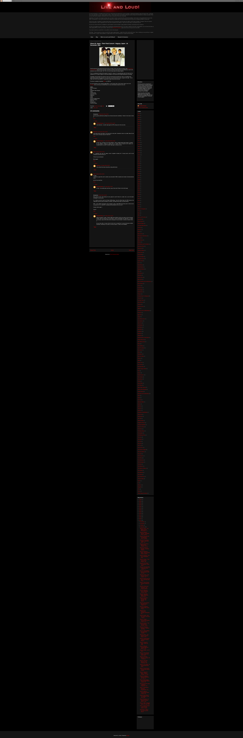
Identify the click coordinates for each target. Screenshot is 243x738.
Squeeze (139, 408)
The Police (140, 457)
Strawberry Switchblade (142, 412)
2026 (140, 499)
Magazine (140, 335)
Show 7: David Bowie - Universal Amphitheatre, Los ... (144, 688)
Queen (139, 372)
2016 (140, 516)
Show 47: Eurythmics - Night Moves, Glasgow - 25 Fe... (144, 545)
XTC (139, 489)
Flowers (139, 293)
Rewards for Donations (117, 27)
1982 (94, 107)
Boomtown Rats (141, 246)
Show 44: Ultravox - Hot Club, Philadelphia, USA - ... (144, 556)
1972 (139, 129)
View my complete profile (143, 107)
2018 (139, 200)
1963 (139, 117)
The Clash (140, 439)
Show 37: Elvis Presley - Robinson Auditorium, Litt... (145, 583)
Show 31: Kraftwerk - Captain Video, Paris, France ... (144, 607)
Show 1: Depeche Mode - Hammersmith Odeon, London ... (145, 706)
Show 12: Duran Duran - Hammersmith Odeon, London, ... (145, 669)
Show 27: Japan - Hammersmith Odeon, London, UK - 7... (145, 620)
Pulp (139, 370)
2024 (140, 503)
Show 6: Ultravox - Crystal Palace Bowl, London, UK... (144, 692)
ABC (139, 215)
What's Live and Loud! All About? (108, 37)
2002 (139, 188)
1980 (139, 146)
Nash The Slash (141, 347)
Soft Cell (139, 399)
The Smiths (140, 470)
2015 (140, 518)
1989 (139, 165)
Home (92, 37)
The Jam (139, 453)
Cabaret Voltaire (141, 250)
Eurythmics (140, 287)
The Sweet (140, 474)
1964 (139, 119)
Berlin (139, 231)
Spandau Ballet (141, 401)
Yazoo (139, 491)
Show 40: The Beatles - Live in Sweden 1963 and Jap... (144, 572)
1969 (139, 127)
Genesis (139, 304)
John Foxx (140, 322)
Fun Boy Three (141, 300)
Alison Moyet (140, 221)
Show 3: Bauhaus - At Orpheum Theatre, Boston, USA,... (144, 700)
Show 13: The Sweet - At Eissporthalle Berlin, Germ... (145, 665)
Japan (96, 107)
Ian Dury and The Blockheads (144, 310)
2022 (139, 206)
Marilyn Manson (141, 339)
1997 (139, 177)
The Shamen (140, 466)
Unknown (95, 131)
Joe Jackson (140, 320)
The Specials (140, 472)
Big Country (140, 233)
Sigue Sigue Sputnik (142, 387)
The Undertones (141, 476)
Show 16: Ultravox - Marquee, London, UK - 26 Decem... (145, 657)
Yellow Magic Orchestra (142, 493)
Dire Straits (140, 273)
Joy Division (140, 325)
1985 (139, 156)
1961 (139, 115)
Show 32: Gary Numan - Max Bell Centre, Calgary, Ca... (145, 603)
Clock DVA (140, 254)
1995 (139, 173)
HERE (104, 81)
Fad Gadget (140, 289)
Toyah (139, 480)
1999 (139, 181)
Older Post (131, 250)
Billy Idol (139, 237)
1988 (139, 163)
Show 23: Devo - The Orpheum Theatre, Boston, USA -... (144, 635)
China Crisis (140, 252)
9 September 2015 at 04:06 (103, 114)
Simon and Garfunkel (142, 389)
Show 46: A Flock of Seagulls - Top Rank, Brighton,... (144, 548)
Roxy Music (140, 379)
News (139, 352)
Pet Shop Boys (141, 366)
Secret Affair (140, 383)
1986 (139, 158)
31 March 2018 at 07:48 (100, 151)
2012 (139, 198)
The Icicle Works (141, 451)
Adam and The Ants (142, 217)
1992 (139, 171)
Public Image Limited (142, 368)
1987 (139, 161)
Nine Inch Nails (141, 356)
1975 (139, 136)
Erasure (139, 285)
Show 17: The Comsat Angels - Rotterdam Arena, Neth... (144, 653)
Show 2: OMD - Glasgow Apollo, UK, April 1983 (145, 703)
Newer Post (93, 250)
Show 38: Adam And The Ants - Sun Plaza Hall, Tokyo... (145, 579)
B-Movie (139, 227)
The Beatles (140, 433)
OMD (139, 360)
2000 (139, 183)
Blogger (127, 735)
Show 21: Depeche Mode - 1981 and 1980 (144, 643)
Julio (94, 151)
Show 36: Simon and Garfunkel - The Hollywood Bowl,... (144, 587)
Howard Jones (141, 306)
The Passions (140, 455)
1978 (139, 142)
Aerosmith (140, 219)
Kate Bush (140, 329)
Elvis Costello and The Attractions (144, 281)
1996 (139, 175)
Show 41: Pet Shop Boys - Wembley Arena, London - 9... (145, 568)
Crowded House (141, 258)
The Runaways (141, 462)
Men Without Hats (141, 341)
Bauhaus (139, 229)
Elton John (140, 279)
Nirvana (139, 358)
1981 (139, 148)
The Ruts (139, 464)
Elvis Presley (140, 283)
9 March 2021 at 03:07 (109, 215)
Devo (139, 271)
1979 (139, 144)
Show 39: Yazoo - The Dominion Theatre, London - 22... (144, 575)
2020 (139, 204)
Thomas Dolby (141, 478)
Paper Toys (140, 362)
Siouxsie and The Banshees (143, 393)
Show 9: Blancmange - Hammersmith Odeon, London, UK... (145, 680)
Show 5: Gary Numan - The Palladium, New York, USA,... (144, 696)
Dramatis (139, 275)
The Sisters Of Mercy (142, 468)
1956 (139, 113)
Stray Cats (140, 414)
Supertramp (140, 416)
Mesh (139, 343)
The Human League (142, 449)
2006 (139, 192)
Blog (97, 37)
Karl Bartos (140, 327)
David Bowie (140, 264)
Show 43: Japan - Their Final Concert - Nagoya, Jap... (144, 560)
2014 (140, 520)
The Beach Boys (141, 430)
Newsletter (140, 354)
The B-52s (140, 428)
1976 (139, 138)
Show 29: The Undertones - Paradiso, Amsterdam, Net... (145, 612)
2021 (140, 508)
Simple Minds (140, 391)
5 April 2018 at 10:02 (109, 186)
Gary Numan (140, 302)
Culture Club (140, 260)
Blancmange (140, 239)
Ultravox (139, 484)
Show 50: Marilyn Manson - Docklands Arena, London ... (144, 533)
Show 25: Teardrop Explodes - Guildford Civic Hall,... (144, 628)
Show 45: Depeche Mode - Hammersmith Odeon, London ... (145, 552)
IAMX (139, 308)
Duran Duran (140, 277)
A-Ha (139, 210)
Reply (94, 118)
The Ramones (140, 459)
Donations (92, 84)
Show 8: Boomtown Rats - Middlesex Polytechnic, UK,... (145, 684)
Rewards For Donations (123, 37)
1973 (139, 132)
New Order (140, 349)
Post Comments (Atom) (114, 254)
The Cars (139, 437)
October (142, 525)
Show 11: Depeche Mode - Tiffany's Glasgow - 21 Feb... (144, 673)
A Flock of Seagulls (141, 208)
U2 (138, 482)
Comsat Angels (141, 256)
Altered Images (141, 223)
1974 (139, 134)
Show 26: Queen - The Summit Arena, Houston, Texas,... (144, 624)
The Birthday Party (141, 435)
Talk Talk (139, 418)
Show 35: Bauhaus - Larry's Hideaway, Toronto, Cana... (144, 591)
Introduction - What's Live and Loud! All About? (144, 710)
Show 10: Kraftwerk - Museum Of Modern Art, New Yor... (144, 677)
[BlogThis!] (110, 106)
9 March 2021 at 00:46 (102, 195)
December (142, 521)
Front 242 (140, 298)
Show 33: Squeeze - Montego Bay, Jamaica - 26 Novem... (144, 599)
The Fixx (139, 445)
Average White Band (142, 225)
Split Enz (139, 405)
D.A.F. (139, 262)
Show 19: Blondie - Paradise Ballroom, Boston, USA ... (144, 647)
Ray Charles (140, 376)
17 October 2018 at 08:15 (105, 165)
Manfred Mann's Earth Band (143, 337)
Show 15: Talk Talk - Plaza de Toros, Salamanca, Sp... (144, 661)
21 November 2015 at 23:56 (110, 140)
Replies (96, 121)
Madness (139, 333)
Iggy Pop (139, 314)
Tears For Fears (141, 426)
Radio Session (141, 374)
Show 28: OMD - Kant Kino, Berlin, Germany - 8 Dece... (145, 616)
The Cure (140, 443)
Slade (139, 397)
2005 (139, 190)
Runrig (139, 381)
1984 (139, 154)
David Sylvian (140, 266)
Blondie (139, 242)
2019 (139, 202)
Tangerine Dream (141, 422)
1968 (139, 125)
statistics (139, 410)
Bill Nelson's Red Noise (142, 235)
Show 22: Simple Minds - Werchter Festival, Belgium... (144, 639)
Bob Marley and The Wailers (143, 244)
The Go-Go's (140, 447)
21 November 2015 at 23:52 (110, 123)
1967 (139, 123)
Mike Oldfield (140, 345)
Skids (139, 395)
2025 (140, 501)
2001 (139, 186)
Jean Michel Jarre (141, 318)
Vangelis (139, 486)
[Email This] (108, 106)
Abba (139, 212)
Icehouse (139, 312)
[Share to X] (111, 106)
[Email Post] (106, 106)
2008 (139, 194)
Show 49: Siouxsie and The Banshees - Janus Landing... (144, 537)
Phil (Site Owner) (99, 123)
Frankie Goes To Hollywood (143, 296)
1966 (139, 121)
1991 (139, 169)
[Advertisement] (145, 60)
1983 (139, 152)
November (142, 523)
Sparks (139, 403)
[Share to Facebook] (112, 106)
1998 (139, 179)
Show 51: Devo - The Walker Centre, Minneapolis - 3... (144, 529)
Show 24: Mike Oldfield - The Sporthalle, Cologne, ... (145, 631)
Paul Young (140, 364)
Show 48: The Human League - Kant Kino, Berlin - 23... (144, 541)
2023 (140, 504)
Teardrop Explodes (141, 424)
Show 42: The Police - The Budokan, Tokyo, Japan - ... (144, 564)
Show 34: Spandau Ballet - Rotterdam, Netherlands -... (144, 595)
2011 (139, 196)
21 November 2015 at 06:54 (102, 131)
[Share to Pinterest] (113, 106)
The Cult (139, 441)
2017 (140, 515)
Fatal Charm (140, 291)
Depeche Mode (141, 269)
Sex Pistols (140, 385)
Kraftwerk (140, 331)
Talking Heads (140, 420)
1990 (139, 167)
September (142, 526)
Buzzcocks (140, 248)
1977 (139, 140)
